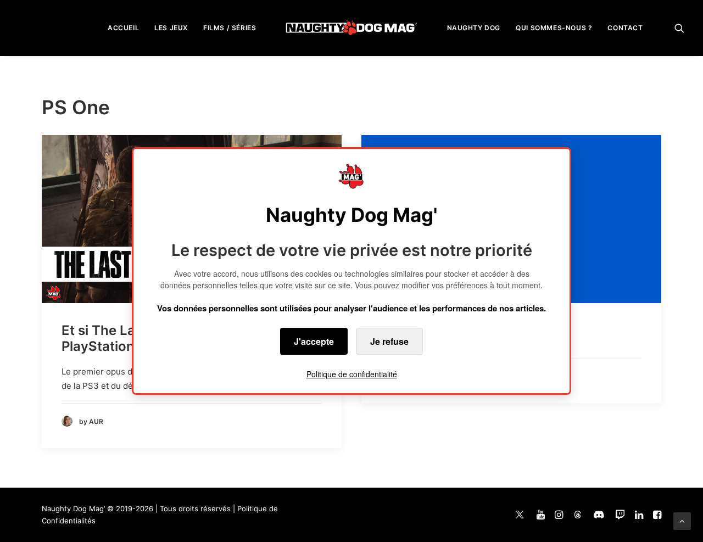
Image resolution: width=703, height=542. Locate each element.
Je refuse (389, 341)
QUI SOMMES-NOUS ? (554, 28)
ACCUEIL (123, 28)
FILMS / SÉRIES (229, 28)
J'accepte (314, 341)
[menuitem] (123, 27)
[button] (679, 27)
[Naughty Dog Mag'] (352, 28)
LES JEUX (171, 28)
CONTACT (625, 28)
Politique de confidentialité (351, 373)
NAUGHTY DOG (474, 28)
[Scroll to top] (682, 520)
